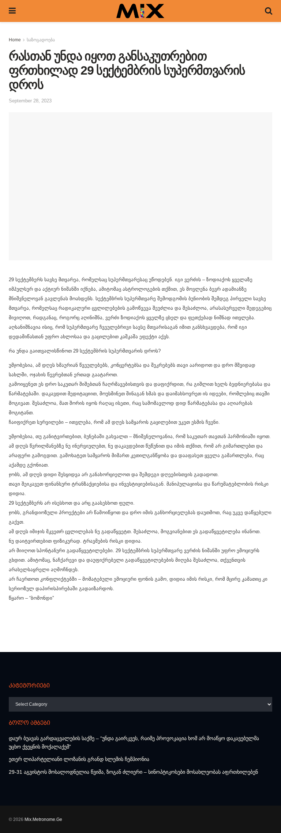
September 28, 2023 (30, 100)
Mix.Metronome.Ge (43, 819)
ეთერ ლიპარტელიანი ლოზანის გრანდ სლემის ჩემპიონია (79, 759)
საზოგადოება (41, 39)
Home (15, 39)
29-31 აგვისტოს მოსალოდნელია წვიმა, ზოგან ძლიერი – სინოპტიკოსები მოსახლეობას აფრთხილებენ (133, 772)
